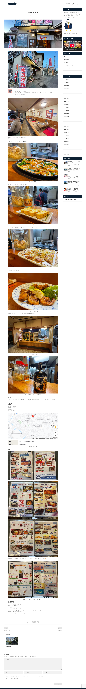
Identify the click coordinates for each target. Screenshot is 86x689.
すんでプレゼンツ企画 (68, 69)
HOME (62, 4)
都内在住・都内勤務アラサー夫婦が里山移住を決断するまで (74, 182)
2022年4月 (66, 101)
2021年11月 (66, 113)
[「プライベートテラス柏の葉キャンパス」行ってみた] (65, 175)
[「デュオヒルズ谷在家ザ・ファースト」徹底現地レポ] (65, 189)
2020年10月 (66, 154)
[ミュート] (78, 49)
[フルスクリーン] (80, 49)
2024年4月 (66, 79)
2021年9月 (66, 119)
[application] (72, 45)
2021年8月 (66, 123)
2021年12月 (66, 110)
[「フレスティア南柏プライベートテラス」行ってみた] (65, 169)
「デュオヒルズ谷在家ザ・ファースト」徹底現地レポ (74, 189)
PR (64, 56)
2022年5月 (66, 98)
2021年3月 (66, 138)
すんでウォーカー (67, 62)
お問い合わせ (75, 4)
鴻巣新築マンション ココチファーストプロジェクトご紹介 (74, 162)
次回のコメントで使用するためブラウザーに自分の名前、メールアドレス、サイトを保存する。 (25, 676)
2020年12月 (66, 147)
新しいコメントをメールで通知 (12, 678)
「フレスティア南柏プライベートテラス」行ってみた (74, 169)
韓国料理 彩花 (27, 92)
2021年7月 (66, 126)
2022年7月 (66, 91)
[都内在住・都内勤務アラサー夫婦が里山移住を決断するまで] (65, 182)
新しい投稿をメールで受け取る (12, 681)
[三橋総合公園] (12, 641)
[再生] (65, 49)
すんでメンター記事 (68, 72)
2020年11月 (66, 151)
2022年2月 (66, 104)
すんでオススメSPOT (34, 15)
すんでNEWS (67, 59)
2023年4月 (66, 82)
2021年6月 (66, 129)
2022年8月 (66, 88)
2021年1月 (66, 144)
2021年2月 (66, 141)
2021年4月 (66, 135)
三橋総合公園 (8, 646)
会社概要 (68, 4)
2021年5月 (66, 132)
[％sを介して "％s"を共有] (32, 622)
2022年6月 (66, 95)
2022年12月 (66, 85)
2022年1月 (66, 107)
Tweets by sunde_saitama (70, 199)
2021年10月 (66, 116)
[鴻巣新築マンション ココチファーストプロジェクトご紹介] (65, 162)
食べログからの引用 (33, 446)
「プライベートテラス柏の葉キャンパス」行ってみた (74, 175)
